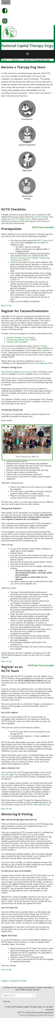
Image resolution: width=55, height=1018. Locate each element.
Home (4, 60)
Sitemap (6, 1001)
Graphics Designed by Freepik (14, 981)
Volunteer (15, 60)
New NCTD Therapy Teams (19, 219)
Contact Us (15, 279)
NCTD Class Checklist (43, 227)
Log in (6, 2)
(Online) (31, 337)
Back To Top (6, 305)
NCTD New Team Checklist (41, 665)
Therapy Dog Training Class (18, 340)
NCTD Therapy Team (44, 217)
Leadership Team (45, 363)
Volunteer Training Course (21, 258)
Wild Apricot (32, 1015)
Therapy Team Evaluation (17, 342)
